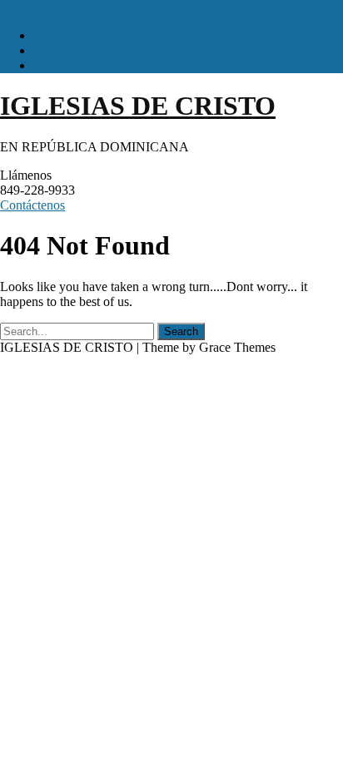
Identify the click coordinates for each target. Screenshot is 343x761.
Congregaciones (75, 65)
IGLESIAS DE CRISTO (138, 106)
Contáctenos (32, 205)
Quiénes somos (73, 50)
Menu (15, 7)
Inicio (48, 35)
